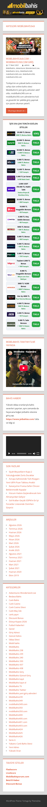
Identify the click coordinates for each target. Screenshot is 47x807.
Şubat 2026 (14, 546)
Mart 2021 (14, 564)
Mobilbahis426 (16, 736)
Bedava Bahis (15, 596)
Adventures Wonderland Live (27, 68)
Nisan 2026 (14, 539)
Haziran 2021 (15, 561)
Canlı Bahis (14, 600)
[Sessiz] (34, 453)
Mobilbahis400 (16, 715)
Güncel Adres (15, 636)
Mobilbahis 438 (16, 668)
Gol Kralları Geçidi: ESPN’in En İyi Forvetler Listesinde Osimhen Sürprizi (22, 504)
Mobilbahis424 (16, 729)
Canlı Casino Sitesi (17, 607)
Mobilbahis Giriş (12, 71)
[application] (23, 446)
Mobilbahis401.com (18, 722)
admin (27, 65)
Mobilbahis (10, 68)
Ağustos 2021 (15, 553)
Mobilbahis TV (15, 686)
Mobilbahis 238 (16, 650)
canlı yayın (14, 614)
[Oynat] (9, 453)
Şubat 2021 (14, 568)
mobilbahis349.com (14, 74)
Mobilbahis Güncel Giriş (20, 675)
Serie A (12, 740)
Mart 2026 (14, 543)
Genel (11, 628)
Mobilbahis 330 (16, 661)
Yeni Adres (14, 747)
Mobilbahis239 (16, 697)
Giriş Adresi (14, 632)
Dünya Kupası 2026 (18, 621)
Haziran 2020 (15, 571)
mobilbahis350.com (14, 77)
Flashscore (11, 769)
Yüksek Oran (15, 750)
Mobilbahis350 (29, 74)
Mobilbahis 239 (16, 654)
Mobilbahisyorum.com (17, 776)
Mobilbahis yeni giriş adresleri (23, 693)
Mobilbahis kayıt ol (17, 682)
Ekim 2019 (14, 575)
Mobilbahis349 (26, 71)
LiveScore (11, 773)
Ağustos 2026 (15, 525)
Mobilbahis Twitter (17, 689)
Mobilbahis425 (16, 733)
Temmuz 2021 (16, 557)
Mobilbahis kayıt (16, 679)
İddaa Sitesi (14, 639)
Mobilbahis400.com (18, 718)
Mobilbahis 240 (16, 657)
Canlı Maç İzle (15, 610)
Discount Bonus (16, 618)
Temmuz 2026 (16, 528)
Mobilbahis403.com (18, 725)
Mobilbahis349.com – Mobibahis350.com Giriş (20, 60)
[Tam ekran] (38, 453)
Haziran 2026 (15, 532)
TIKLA (36, 142)
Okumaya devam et (16, 110)
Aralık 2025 (14, 550)
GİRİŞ (36, 133)
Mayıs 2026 (14, 535)
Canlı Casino (14, 603)
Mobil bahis (14, 643)
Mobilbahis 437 (16, 664)
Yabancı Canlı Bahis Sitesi (20, 743)
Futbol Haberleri (16, 625)
